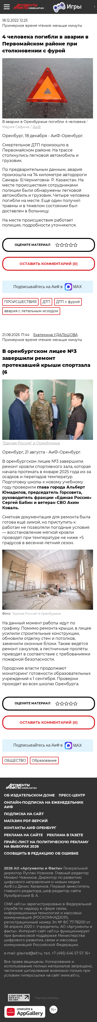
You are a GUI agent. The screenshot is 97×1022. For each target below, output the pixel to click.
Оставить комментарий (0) (49, 264)
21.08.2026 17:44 (15, 335)
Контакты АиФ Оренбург (30, 828)
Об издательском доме (29, 795)
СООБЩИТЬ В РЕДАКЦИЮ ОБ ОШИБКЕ (41, 853)
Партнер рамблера (47, 997)
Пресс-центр (72, 795)
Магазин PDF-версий (26, 821)
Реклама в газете (65, 835)
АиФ (37, 127)
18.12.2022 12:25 (15, 20)
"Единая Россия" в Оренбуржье (31, 443)
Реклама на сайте (23, 835)
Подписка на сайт (24, 814)
